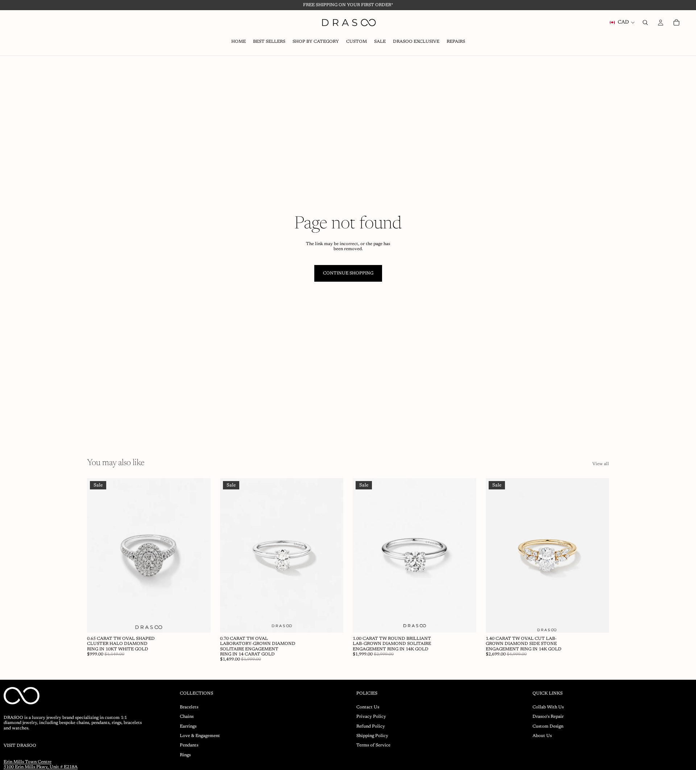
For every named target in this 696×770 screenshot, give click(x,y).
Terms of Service (373, 745)
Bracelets (189, 707)
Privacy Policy (371, 717)
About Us (542, 736)
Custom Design (548, 726)
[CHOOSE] (199, 621)
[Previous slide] (98, 555)
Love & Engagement (200, 736)
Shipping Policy (372, 736)
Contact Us (367, 707)
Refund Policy (370, 726)
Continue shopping (348, 273)
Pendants (189, 745)
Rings (185, 755)
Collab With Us (548, 707)
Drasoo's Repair (548, 717)
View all (600, 464)
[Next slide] (200, 555)
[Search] (645, 22)
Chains (187, 717)
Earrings (188, 726)
